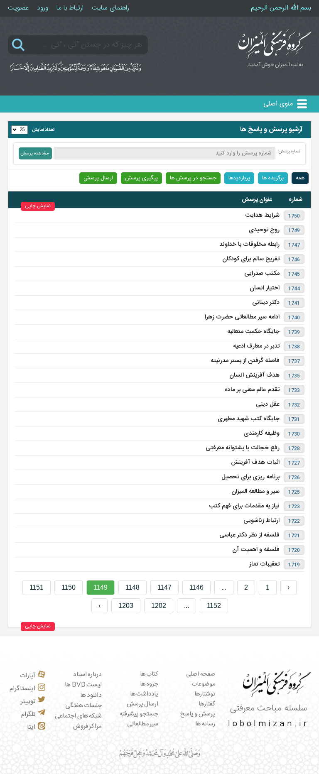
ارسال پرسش (98, 178)
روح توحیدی (264, 230)
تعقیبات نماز (264, 564)
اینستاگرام (22, 688)
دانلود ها (91, 695)
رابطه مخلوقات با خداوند (249, 245)
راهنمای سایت (110, 8)
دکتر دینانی (266, 303)
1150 (68, 587)
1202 (158, 605)
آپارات (27, 676)
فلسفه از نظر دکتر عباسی (249, 535)
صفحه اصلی (200, 674)
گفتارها (207, 704)
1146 (196, 587)
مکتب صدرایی (262, 274)
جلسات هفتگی (83, 706)
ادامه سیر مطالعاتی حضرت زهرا (242, 317)
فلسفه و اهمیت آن (256, 550)
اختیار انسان (265, 288)
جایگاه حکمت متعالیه (253, 332)
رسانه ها (205, 724)
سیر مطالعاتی (143, 724)
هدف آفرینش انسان (254, 375)
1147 (164, 587)
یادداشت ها (144, 694)
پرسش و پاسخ (197, 714)
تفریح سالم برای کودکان (251, 259)
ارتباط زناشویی (261, 521)
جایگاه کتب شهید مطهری (249, 419)
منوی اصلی (278, 104)
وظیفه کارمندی (262, 433)
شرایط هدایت (262, 215)
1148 (132, 587)
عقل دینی (268, 404)
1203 (125, 605)
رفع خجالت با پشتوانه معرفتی (243, 448)
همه (300, 178)
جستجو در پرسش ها (193, 178)
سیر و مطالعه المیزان (255, 492)
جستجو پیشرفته (139, 714)
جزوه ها (149, 684)
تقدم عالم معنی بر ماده (252, 390)
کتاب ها (149, 674)
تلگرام (28, 714)
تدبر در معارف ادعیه (256, 346)
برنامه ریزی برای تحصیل (250, 477)
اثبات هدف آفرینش (255, 463)
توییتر (28, 701)
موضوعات (203, 684)
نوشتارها (204, 694)
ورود (42, 8)
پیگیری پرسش (141, 178)
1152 (214, 605)
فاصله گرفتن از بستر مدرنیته (245, 361)
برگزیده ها (273, 178)
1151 (36, 587)
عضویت (18, 8)
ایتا (31, 727)
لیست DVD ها (83, 685)
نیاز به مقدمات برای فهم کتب (244, 506)
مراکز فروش (87, 726)
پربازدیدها (239, 178)
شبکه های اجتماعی (78, 716)
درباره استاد (87, 674)
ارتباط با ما (69, 8)
